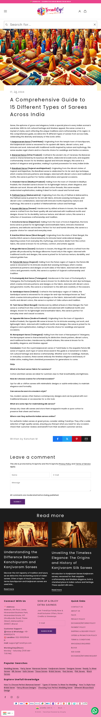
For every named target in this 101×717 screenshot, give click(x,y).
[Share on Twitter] (67, 439)
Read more (9, 589)
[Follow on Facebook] (5, 697)
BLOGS (74, 647)
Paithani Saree (19, 195)
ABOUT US (75, 611)
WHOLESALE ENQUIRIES (80, 643)
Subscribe (46, 631)
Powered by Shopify (58, 712)
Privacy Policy (65, 464)
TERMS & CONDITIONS (80, 639)
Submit (17, 502)
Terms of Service (83, 464)
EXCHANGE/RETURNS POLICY (83, 623)
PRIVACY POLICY (78, 619)
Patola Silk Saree (21, 262)
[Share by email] (86, 439)
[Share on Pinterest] (76, 439)
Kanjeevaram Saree (21, 141)
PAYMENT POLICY (78, 627)
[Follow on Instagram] (11, 697)
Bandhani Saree (19, 168)
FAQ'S (73, 615)
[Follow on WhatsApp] (18, 697)
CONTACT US (77, 607)
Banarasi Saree (19, 155)
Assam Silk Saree (20, 208)
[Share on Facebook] (57, 439)
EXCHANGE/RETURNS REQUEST (84, 656)
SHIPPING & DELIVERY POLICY (83, 631)
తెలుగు (60, 708)
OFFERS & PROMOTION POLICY (84, 635)
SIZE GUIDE (75, 652)
